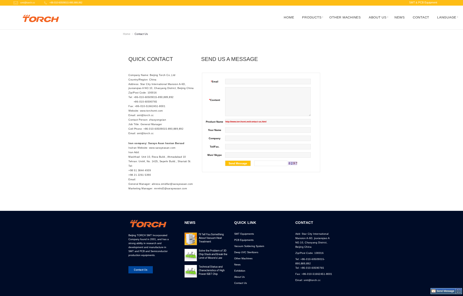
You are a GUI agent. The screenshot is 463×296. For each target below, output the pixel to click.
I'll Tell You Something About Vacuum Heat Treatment (211, 238)
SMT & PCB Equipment (423, 2)
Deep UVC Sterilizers (246, 252)
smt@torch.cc (27, 2)
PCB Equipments (244, 239)
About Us (377, 17)
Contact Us (240, 283)
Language (446, 17)
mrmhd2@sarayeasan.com (170, 188)
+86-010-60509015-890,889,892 (65, 2)
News (237, 264)
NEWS (190, 223)
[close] (458, 290)
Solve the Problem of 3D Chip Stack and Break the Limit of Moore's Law (213, 254)
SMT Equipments (244, 233)
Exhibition (239, 270)
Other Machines (243, 258)
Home (126, 33)
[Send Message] (443, 290)
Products (311, 17)
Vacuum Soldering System (249, 246)
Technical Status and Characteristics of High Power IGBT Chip (212, 270)
